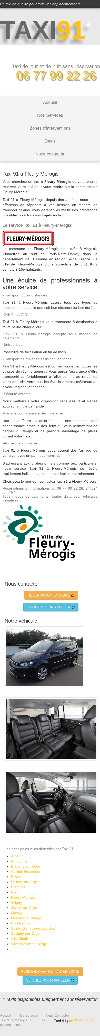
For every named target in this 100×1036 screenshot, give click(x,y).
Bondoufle (19, 861)
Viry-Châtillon (22, 939)
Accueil (50, 102)
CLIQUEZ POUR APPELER (49, 607)
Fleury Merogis (23, 897)
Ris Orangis (20, 923)
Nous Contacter (57, 1015)
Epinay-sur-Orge (24, 882)
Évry (14, 892)
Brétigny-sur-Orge (25, 866)
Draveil (16, 877)
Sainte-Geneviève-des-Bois (33, 928)
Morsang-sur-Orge (26, 918)
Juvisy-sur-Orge (24, 908)
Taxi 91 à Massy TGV (16, 1020)
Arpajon (17, 856)
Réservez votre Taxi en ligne (50, 971)
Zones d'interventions (50, 128)
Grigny (16, 902)
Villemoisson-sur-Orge (29, 944)
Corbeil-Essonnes (25, 871)
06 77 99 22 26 (56, 75)
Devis (50, 141)
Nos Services (50, 115)
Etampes (18, 887)
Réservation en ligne (49, 595)
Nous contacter (50, 154)
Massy (16, 913)
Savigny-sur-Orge (25, 933)
